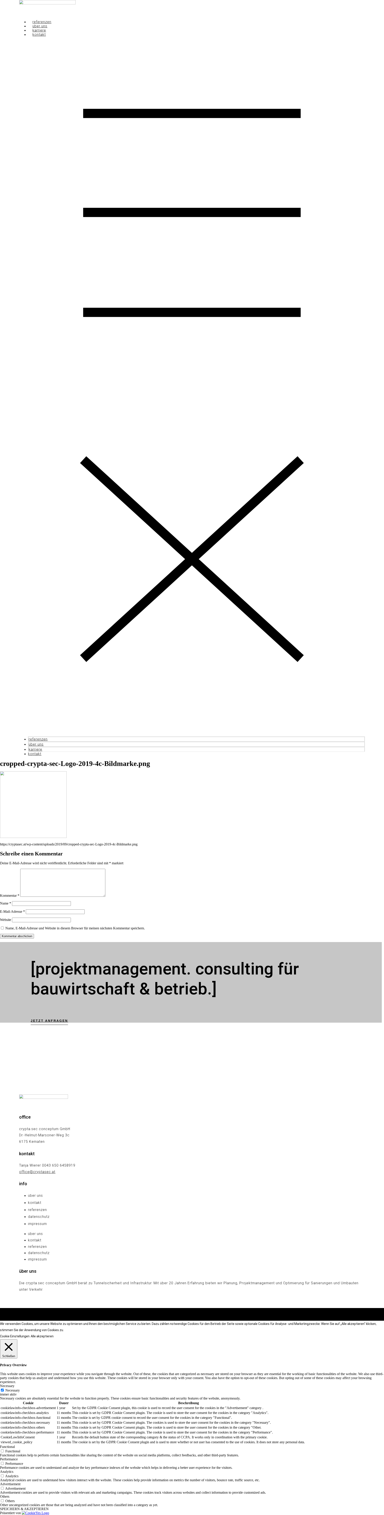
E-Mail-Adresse (12, 911)
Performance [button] (9, 1459)
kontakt (39, 34)
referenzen (41, 22)
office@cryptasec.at (37, 1172)
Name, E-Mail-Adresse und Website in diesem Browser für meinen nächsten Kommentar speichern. (75, 928)
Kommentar (9, 895)
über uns (39, 26)
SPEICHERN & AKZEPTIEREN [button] (24, 1509)
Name (5, 903)
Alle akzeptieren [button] (42, 1336)
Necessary (12, 1390)
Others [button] (4, 1496)
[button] (192, 386)
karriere (39, 30)
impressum (37, 1224)
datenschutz (39, 1217)
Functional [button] (7, 1447)
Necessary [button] (7, 1386)
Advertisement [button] (10, 1484)
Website (5, 920)
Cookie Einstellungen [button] (15, 1336)
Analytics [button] (6, 1471)
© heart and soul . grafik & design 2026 (192, 1314)
